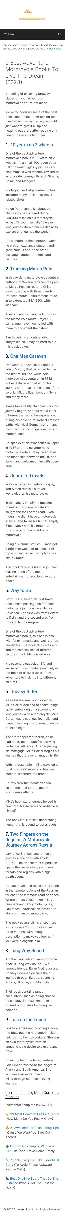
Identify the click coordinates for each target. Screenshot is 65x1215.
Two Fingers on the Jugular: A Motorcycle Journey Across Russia (28, 840)
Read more (55, 48)
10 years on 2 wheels (31, 144)
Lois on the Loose (28, 1019)
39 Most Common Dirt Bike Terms (34, 1114)
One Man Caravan (28, 356)
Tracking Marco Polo (31, 268)
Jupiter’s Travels (27, 475)
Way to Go (20, 590)
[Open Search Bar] (59, 34)
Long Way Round (27, 950)
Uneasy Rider (24, 691)
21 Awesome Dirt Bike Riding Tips (34, 1128)
